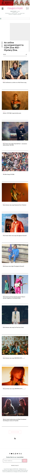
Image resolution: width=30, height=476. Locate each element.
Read (4, 54)
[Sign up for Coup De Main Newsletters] (21, 454)
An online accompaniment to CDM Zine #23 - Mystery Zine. (14, 46)
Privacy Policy (15, 465)
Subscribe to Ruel (15, 438)
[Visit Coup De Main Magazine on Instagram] (13, 454)
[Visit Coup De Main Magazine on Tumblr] (19, 454)
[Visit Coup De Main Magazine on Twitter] (17, 454)
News (4, 81)
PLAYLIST (27, 8)
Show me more (15, 432)
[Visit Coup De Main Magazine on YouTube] (12, 454)
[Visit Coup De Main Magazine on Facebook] (10, 454)
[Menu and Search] (2, 8)
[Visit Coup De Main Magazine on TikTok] (15, 454)
